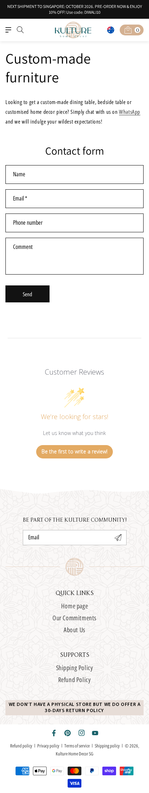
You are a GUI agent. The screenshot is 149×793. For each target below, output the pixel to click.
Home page (74, 606)
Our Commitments (74, 617)
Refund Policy (74, 679)
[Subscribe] (118, 537)
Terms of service (77, 745)
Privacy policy (48, 745)
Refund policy (21, 745)
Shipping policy (107, 745)
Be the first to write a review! (74, 451)
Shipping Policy (74, 667)
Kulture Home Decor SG (74, 753)
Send (27, 294)
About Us (74, 629)
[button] (8, 30)
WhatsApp (129, 111)
